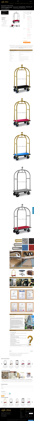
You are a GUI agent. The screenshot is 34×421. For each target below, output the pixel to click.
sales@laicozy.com (5, 415)
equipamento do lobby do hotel (13, 353)
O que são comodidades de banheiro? (13, 379)
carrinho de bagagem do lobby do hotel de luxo (23, 353)
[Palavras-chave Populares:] (18, 1)
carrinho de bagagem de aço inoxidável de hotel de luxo (16, 354)
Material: (24, 16)
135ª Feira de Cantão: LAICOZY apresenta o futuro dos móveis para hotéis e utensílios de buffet (21, 379)
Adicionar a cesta (27, 42)
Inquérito (25, 40)
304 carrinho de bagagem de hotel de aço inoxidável (15, 355)
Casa (20, 411)
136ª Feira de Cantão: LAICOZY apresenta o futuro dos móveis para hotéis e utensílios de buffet (5, 379)
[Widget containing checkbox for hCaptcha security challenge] (6, 394)
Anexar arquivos (3, 391)
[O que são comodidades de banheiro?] (13, 378)
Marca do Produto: (24, 15)
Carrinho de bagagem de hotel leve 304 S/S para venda (17, 366)
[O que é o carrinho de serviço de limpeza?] (29, 378)
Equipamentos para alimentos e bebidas (5, 15)
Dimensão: (24, 17)
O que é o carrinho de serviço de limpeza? (29, 379)
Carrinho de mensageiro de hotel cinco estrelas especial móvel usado (23, 366)
